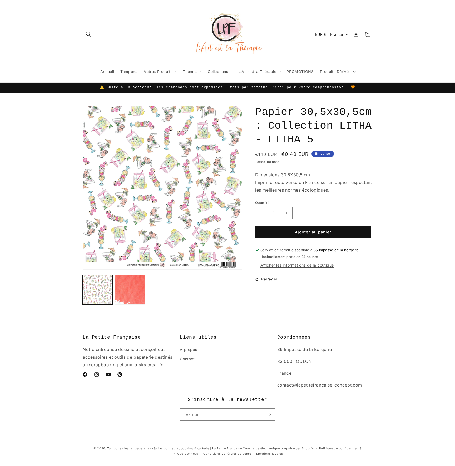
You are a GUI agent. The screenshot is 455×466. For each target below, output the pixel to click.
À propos (188, 350)
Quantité (262, 203)
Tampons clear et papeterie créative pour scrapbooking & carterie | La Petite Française (174, 448)
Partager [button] (269, 279)
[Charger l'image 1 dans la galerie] (97, 290)
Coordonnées (187, 453)
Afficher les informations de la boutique (297, 265)
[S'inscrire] (269, 414)
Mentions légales (269, 453)
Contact (187, 359)
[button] (88, 34)
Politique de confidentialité (340, 448)
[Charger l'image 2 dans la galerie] (130, 290)
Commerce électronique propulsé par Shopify (278, 448)
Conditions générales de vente (227, 453)
